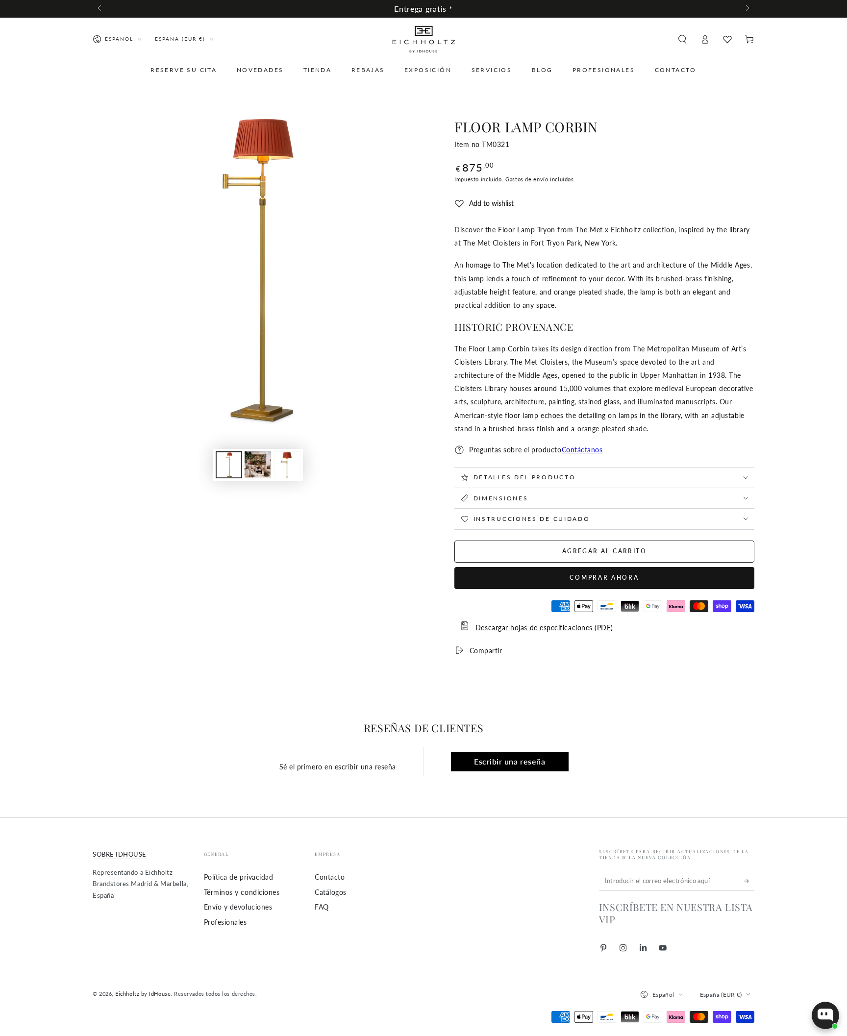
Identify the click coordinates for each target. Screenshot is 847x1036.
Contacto (330, 877)
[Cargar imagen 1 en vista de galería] (229, 464)
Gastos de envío (526, 179)
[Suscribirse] (749, 881)
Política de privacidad (239, 877)
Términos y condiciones (242, 892)
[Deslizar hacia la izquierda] (100, 9)
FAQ (322, 907)
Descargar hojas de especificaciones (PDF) (544, 627)
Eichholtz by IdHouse (143, 993)
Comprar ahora (604, 577)
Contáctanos (582, 449)
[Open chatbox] (825, 1015)
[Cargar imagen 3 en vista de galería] (287, 464)
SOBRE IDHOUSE (120, 854)
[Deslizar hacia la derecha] (746, 9)
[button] (682, 39)
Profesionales (225, 922)
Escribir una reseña (509, 761)
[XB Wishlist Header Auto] (727, 39)
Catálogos (331, 892)
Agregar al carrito (604, 551)
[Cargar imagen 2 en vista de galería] (258, 464)
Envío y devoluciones (238, 907)
